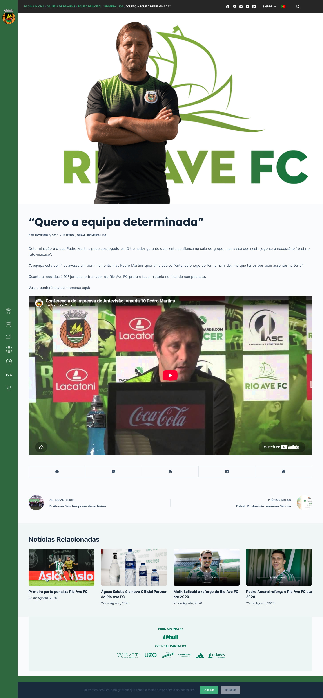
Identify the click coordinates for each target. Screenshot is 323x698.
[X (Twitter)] (234, 6)
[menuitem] (283, 6)
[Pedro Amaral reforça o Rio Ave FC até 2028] (279, 567)
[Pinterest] (170, 471)
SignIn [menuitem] (267, 6)
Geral (81, 235)
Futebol (69, 235)
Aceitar (209, 689)
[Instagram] (241, 6)
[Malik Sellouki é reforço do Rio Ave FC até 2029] (207, 567)
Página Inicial (34, 6)
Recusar (230, 689)
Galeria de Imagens (61, 6)
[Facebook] (227, 6)
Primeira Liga (114, 6)
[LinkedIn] (254, 6)
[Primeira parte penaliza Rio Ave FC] (61, 567)
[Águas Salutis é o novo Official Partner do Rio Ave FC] (134, 567)
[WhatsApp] (283, 471)
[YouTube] (247, 6)
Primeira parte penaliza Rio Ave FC (58, 591)
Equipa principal (90, 6)
